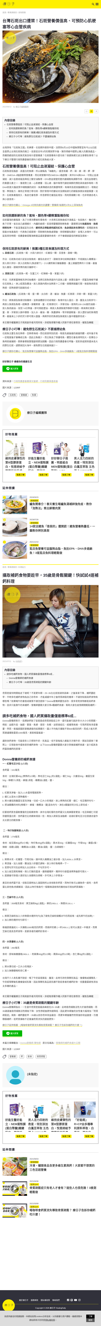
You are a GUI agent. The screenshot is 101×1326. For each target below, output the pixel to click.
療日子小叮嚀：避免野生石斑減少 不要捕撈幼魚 (32, 136)
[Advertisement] (50, 1255)
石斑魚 (13, 395)
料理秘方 (22, 567)
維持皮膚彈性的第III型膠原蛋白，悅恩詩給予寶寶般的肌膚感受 (15, 467)
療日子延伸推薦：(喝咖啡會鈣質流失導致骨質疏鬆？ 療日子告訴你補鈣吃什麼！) (42, 1025)
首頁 (4, 12)
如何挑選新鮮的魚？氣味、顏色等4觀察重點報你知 (34, 128)
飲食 (30, 1056)
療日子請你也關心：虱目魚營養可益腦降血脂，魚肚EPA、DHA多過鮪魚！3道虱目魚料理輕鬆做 (49, 351)
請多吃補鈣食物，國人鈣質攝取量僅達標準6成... (30, 674)
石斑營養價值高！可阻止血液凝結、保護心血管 (30, 124)
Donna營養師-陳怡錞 (30, 1043)
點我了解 (21, 475)
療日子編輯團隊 (22, 107)
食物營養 (22, 12)
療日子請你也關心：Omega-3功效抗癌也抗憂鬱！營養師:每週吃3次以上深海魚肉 (42, 205)
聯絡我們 (56, 1300)
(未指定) (19, 661)
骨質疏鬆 (41, 1056)
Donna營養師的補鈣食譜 (21, 678)
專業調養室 (12, 12)
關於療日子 (23, 1300)
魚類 (34, 395)
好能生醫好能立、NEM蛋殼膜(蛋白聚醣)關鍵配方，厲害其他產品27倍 (38, 467)
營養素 (24, 395)
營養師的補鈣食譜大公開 (68, 1043)
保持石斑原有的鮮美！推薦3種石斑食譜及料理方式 (34, 132)
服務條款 (34, 1300)
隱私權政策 (45, 1300)
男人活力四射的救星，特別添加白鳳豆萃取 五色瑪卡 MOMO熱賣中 (84, 467)
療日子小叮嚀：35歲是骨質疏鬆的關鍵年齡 (30, 682)
